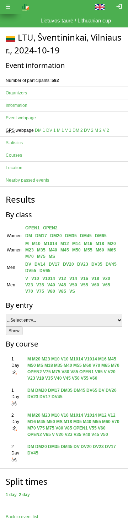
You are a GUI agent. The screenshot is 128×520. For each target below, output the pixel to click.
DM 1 (40, 130)
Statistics (14, 142)
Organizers (16, 92)
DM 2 (78, 130)
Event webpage (21, 117)
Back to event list (22, 516)
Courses (14, 155)
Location (14, 167)
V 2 (106, 130)
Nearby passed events (27, 180)
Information (16, 105)
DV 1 (51, 130)
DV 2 (89, 130)
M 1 (60, 130)
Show (14, 330)
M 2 (98, 130)
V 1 (68, 130)
